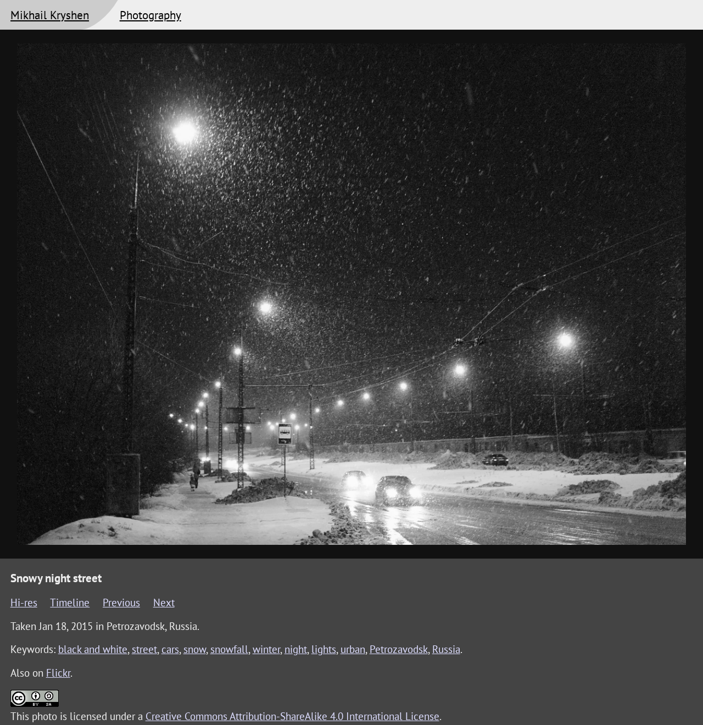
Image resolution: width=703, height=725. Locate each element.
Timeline (70, 602)
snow (194, 649)
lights (323, 649)
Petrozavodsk (399, 649)
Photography (150, 15)
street (144, 649)
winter (266, 649)
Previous (121, 602)
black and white (92, 649)
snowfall (229, 649)
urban (353, 649)
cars (170, 649)
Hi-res (23, 602)
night (295, 649)
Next (164, 602)
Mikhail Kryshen (49, 15)
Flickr (58, 672)
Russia (446, 649)
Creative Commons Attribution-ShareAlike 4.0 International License (292, 716)
